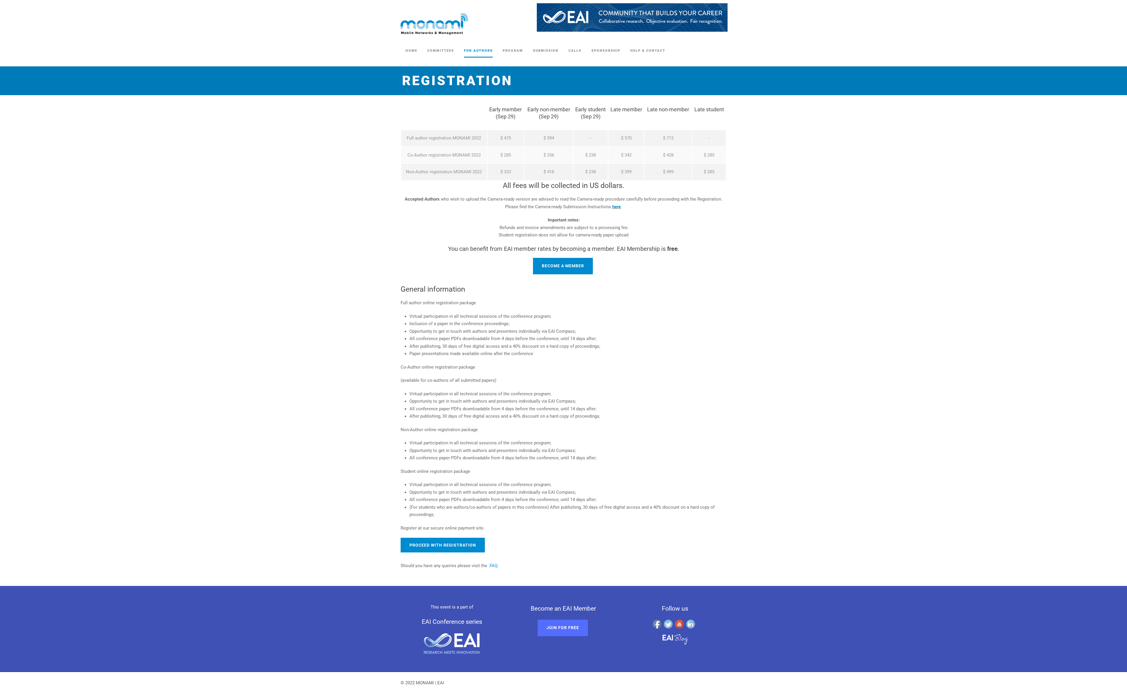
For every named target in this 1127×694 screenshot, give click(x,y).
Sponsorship (605, 51)
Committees (440, 51)
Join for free (562, 627)
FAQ (493, 565)
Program (513, 51)
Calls (574, 51)
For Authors (478, 51)
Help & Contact (647, 51)
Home (411, 51)
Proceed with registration (442, 545)
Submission (546, 51)
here (616, 206)
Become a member (563, 265)
